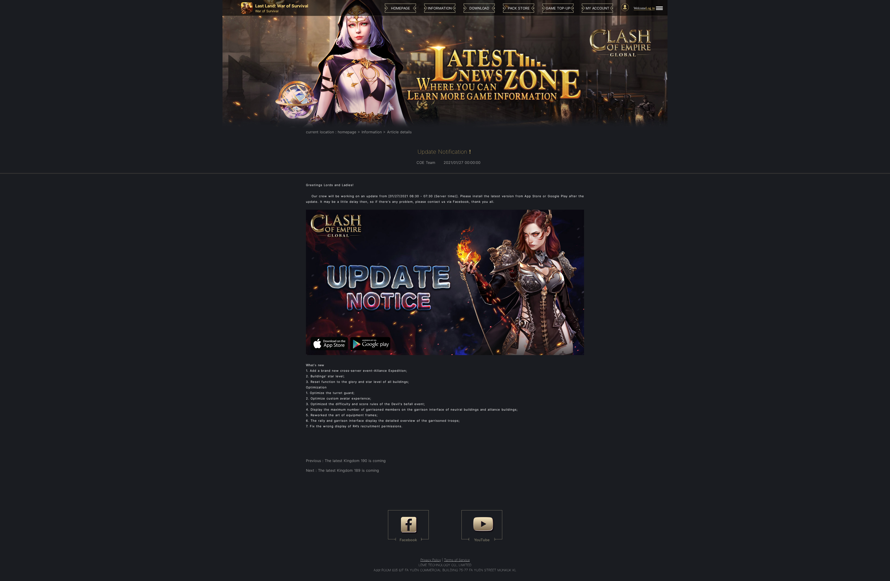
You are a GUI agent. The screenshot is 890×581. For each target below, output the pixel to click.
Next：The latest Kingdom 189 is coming (342, 470)
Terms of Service (457, 560)
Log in (650, 8)
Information (372, 132)
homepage (347, 132)
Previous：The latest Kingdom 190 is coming (346, 460)
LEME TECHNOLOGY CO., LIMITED (445, 565)
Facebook (408, 539)
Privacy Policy (430, 560)
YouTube (482, 539)
